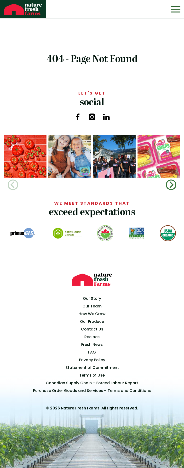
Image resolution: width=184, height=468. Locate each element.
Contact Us (92, 329)
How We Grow (92, 314)
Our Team (92, 306)
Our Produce (92, 321)
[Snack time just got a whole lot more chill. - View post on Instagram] (69, 156)
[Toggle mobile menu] (175, 9)
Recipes (92, 337)
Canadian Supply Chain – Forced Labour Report (92, 383)
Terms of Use (92, 375)
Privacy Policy (92, 360)
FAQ (92, 352)
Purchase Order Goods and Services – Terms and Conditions (92, 390)
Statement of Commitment (92, 367)
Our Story (92, 298)
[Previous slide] (13, 185)
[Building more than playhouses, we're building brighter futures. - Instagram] (114, 156)
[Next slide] (171, 185)
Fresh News (92, 344)
